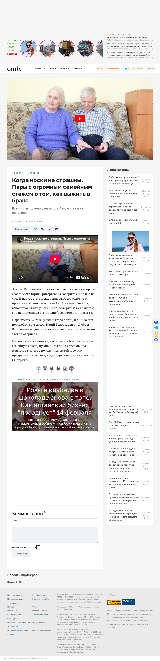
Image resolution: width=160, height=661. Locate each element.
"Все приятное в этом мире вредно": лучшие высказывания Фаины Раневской (123, 299)
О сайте (36, 607)
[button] (95, 385)
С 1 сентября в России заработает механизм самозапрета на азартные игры (123, 208)
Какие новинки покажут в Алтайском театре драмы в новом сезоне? (123, 284)
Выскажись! (21, 228)
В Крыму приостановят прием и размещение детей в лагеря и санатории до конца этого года (124, 499)
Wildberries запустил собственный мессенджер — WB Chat (123, 193)
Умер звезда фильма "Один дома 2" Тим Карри (123, 273)
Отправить (21, 553)
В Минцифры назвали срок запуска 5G (123, 221)
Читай (52, 68)
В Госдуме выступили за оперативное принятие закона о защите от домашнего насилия (122, 466)
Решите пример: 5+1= (24, 547)
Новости (40, 68)
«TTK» (45, 658)
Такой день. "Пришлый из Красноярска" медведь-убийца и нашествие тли (123, 438)
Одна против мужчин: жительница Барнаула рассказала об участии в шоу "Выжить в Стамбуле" (123, 260)
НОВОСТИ (17, 173)
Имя (15, 520)
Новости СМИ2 (14, 582)
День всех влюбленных (65, 379)
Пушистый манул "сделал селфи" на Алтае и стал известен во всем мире (123, 451)
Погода (10, 607)
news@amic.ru (75, 622)
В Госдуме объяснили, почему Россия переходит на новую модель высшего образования (123, 515)
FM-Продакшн (38, 595)
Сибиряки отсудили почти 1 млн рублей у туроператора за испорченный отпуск (124, 180)
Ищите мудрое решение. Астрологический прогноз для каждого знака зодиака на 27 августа (123, 332)
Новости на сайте (15, 595)
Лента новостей (118, 169)
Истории (33, 173)
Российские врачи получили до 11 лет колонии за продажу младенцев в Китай (124, 483)
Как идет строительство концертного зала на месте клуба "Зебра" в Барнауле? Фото (124, 411)
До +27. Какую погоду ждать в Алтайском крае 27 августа (124, 425)
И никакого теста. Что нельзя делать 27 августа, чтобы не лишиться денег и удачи (123, 315)
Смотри (77, 68)
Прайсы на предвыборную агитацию (14, 615)
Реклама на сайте (40, 599)
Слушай (64, 68)
